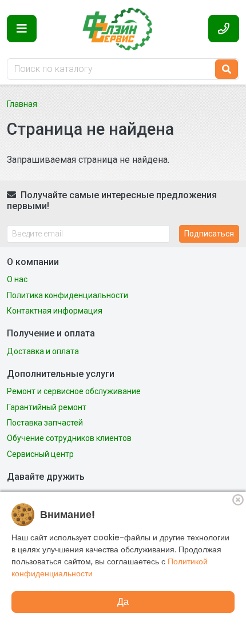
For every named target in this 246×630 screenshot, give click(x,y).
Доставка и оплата (43, 351)
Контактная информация (54, 310)
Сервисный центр (40, 454)
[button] (22, 28)
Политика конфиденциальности (67, 295)
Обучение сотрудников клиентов (69, 438)
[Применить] (226, 69)
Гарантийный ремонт (46, 407)
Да (123, 601)
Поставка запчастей (45, 422)
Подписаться (209, 233)
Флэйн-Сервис (122, 29)
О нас (17, 279)
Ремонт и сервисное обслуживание (74, 391)
